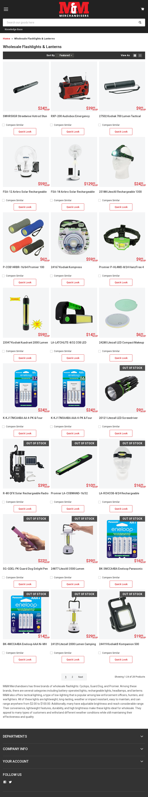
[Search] (140, 22)
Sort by (50, 55)
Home (6, 38)
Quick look (24, 131)
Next (80, 677)
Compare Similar (15, 125)
